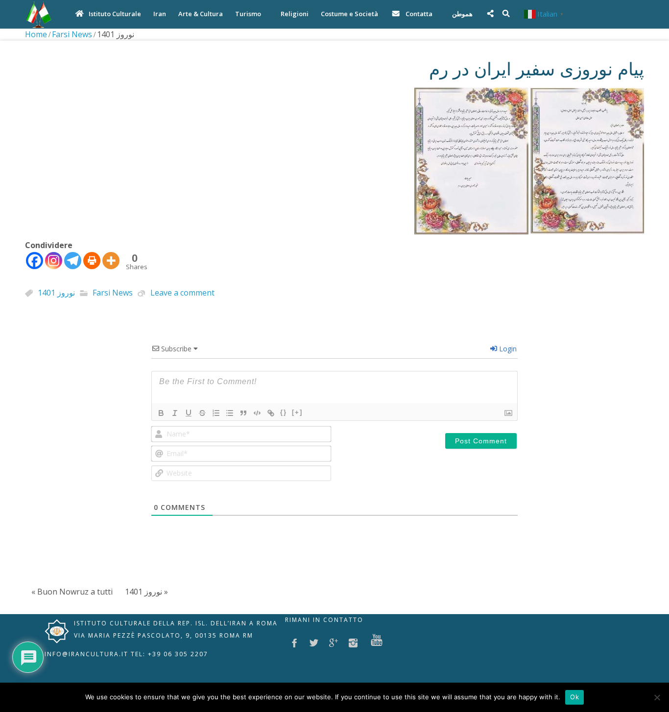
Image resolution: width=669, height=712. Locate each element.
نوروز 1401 (56, 293)
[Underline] (188, 413)
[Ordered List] (216, 413)
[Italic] (175, 413)
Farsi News (72, 34)
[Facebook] (34, 260)
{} (283, 412)
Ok (574, 697)
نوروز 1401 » (146, 591)
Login (507, 348)
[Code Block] (257, 413)
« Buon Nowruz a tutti (72, 591)
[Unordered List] (230, 413)
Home (36, 34)
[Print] (91, 260)
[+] (297, 412)
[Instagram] (53, 260)
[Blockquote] (243, 413)
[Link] (271, 413)
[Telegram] (72, 260)
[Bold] (161, 413)
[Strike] (202, 413)
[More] (110, 260)
